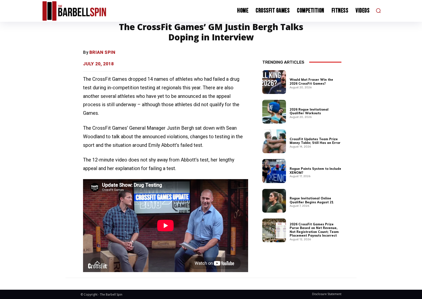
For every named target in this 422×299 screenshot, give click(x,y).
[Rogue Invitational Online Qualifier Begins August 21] (274, 201)
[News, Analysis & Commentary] (83, 11)
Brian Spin (102, 52)
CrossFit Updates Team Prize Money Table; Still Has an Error (315, 141)
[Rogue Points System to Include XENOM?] (274, 171)
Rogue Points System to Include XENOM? (315, 170)
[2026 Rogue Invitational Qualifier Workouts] (274, 112)
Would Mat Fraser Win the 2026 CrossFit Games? (311, 81)
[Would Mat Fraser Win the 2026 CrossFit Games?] (274, 82)
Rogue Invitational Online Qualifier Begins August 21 (312, 200)
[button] (378, 10)
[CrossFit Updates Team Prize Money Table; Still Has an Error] (274, 141)
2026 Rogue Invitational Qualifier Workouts (309, 111)
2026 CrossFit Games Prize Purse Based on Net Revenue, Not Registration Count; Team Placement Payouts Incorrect (314, 230)
